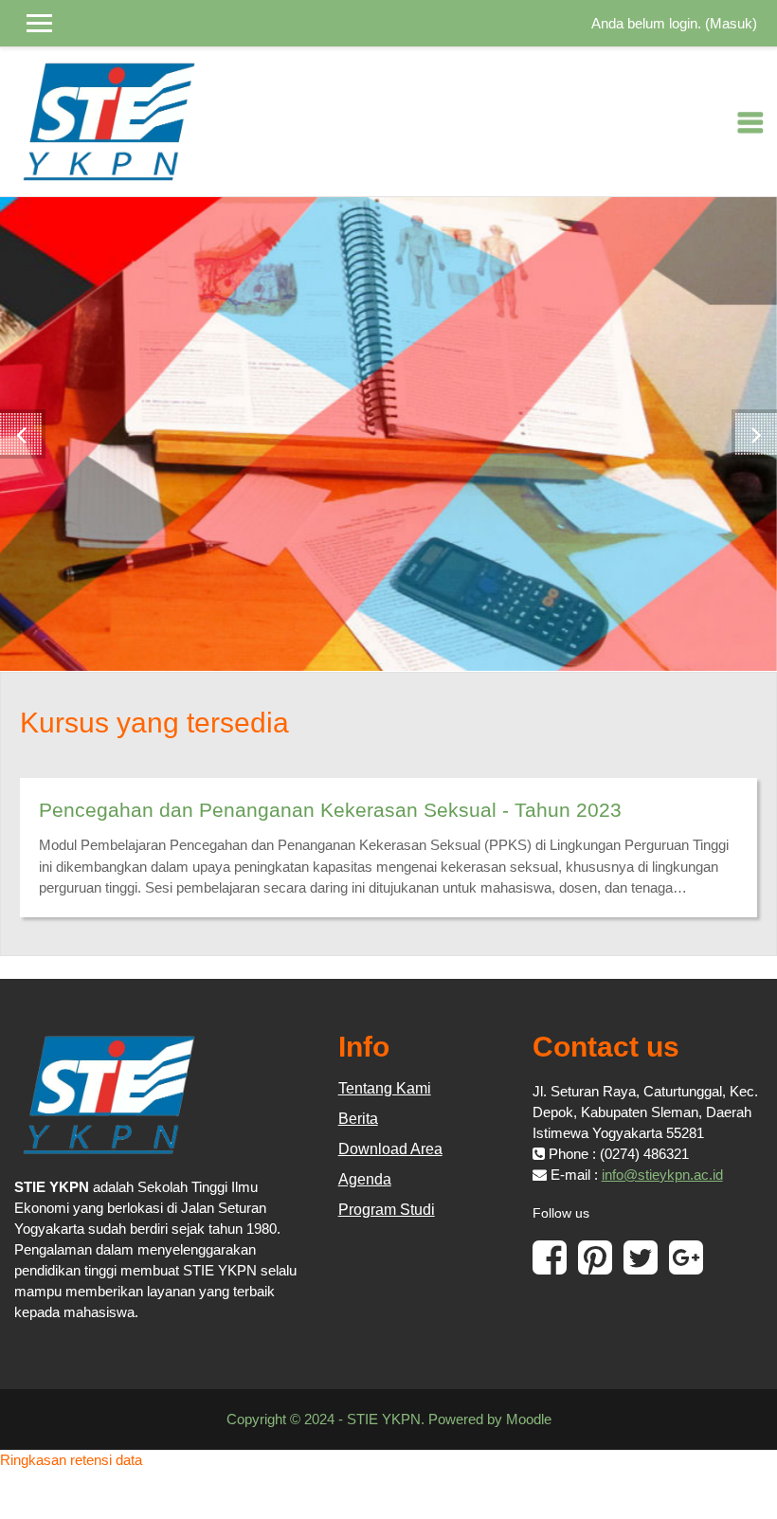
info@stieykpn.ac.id (662, 1174)
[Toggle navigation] (750, 122)
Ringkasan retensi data (71, 1460)
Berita (358, 1119)
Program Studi (386, 1210)
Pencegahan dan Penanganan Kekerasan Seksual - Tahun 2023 (330, 810)
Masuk (731, 23)
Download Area (390, 1149)
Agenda (364, 1179)
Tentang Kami (384, 1088)
